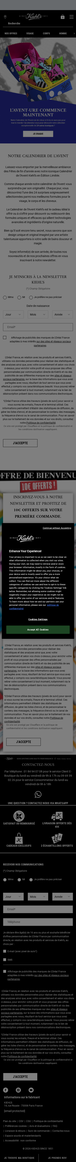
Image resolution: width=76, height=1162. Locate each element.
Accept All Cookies (37, 629)
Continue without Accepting (57, 528)
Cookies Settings (37, 619)
